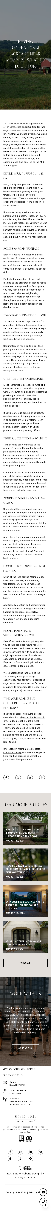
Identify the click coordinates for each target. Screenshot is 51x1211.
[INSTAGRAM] (20, 1151)
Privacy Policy (37, 1192)
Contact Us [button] (25, 1048)
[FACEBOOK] (10, 1151)
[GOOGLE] (30, 1158)
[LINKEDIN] (30, 1151)
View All (25, 963)
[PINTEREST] (10, 1158)
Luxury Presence (25, 1177)
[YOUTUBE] (40, 1151)
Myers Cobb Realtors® (32, 717)
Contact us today (12, 752)
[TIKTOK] (20, 1158)
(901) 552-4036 (15, 1093)
